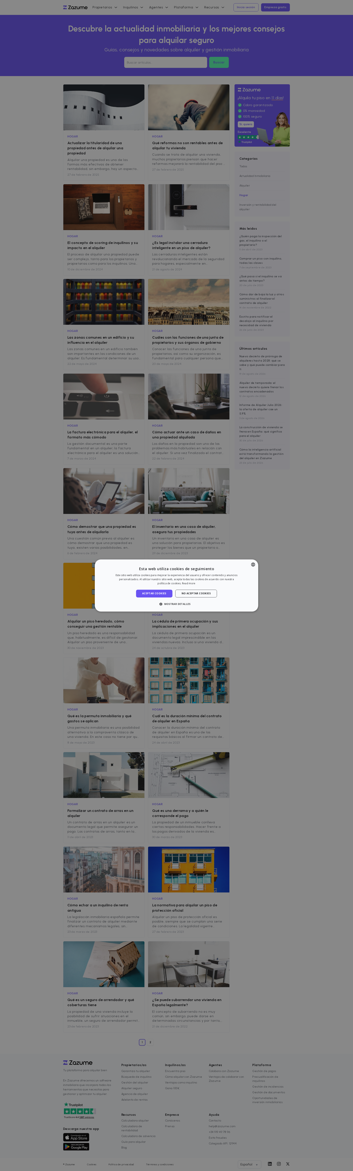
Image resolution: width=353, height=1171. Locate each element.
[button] (176, 604)
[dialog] (176, 585)
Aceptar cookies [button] (154, 593)
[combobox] (253, 564)
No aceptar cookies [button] (196, 593)
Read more (188, 583)
